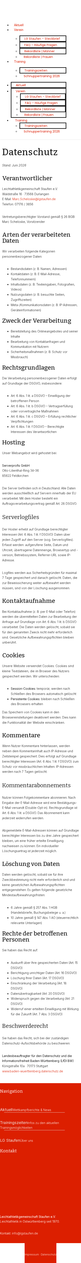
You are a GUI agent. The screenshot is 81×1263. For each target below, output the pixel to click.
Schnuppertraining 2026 (42, 76)
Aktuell (21, 85)
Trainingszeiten (35, 70)
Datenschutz (48, 1254)
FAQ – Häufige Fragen (40, 45)
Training (19, 61)
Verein (18, 30)
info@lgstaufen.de (25, 1233)
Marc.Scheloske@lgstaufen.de (34, 199)
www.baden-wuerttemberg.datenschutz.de (32, 1071)
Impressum (32, 1254)
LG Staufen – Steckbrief (42, 39)
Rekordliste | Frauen (38, 57)
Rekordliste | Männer (39, 51)
